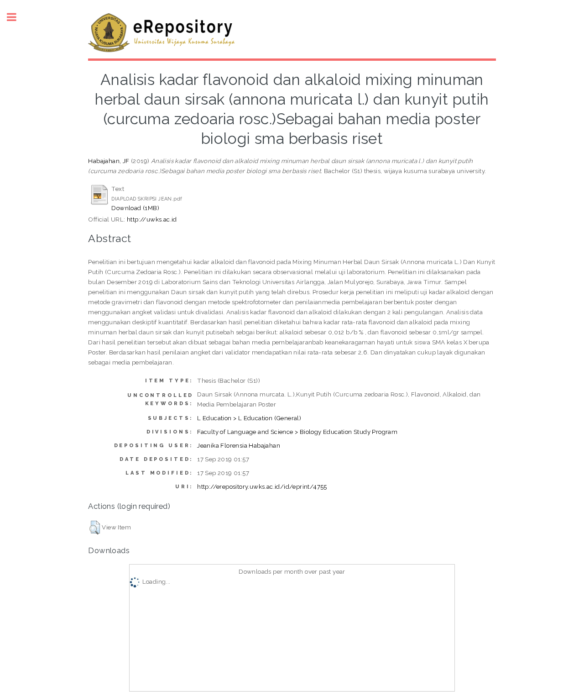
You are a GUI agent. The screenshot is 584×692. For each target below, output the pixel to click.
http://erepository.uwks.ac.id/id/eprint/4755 (262, 486)
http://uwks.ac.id (152, 219)
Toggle (16, 17)
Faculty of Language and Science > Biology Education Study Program (297, 431)
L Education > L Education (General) (249, 418)
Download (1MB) (135, 207)
